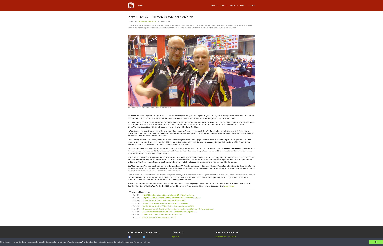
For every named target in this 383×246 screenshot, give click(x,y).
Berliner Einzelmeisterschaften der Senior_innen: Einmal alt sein (165, 203)
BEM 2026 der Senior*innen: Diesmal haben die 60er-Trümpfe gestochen (168, 195)
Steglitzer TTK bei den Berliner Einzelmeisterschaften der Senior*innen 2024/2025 (172, 198)
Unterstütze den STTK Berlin (225, 237)
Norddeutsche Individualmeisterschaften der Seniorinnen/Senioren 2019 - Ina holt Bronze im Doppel (178, 209)
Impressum (175, 237)
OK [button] (376, 242)
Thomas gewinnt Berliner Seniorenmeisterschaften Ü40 (162, 214)
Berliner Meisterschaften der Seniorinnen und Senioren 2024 (164, 200)
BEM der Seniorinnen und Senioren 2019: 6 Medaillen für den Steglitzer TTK (170, 212)
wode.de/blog (229, 186)
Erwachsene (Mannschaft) (147, 21)
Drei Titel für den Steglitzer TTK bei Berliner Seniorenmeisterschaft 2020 (168, 206)
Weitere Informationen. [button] (142, 242)
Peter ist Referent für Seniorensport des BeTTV (159, 217)
